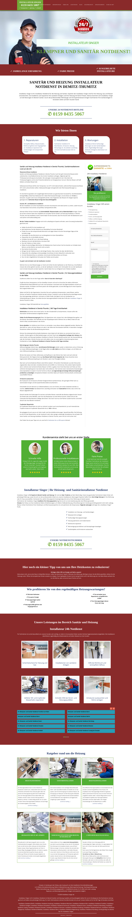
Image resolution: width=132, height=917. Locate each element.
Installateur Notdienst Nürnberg (88, 909)
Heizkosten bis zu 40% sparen (56, 420)
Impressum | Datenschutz (66, 915)
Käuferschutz (88, 4)
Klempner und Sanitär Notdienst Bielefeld (29, 721)
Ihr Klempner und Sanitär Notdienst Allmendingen (32, 730)
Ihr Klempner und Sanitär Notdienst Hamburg (31, 726)
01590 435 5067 (110, 4)
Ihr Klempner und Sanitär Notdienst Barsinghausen (82, 726)
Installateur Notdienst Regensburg (69, 909)
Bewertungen (57, 4)
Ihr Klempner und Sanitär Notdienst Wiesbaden (81, 721)
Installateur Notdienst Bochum (92, 907)
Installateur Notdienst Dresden (37, 907)
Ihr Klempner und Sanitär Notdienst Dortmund (81, 716)
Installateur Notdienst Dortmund (60, 905)
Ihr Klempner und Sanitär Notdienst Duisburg (81, 730)
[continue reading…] (33, 805)
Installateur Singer (75, 298)
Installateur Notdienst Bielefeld (33, 909)
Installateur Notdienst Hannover (55, 907)
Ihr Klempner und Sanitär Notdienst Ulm (29, 716)
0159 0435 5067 (30, 5)
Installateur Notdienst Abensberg (95, 905)
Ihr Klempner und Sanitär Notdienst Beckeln (80, 712)
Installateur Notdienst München (63, 903)
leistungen (74, 4)
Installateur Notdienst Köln (80, 903)
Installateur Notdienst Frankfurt (97, 903)
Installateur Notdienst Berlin (26, 903)
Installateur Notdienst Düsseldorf (40, 905)
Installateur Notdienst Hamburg (44, 903)
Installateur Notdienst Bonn (51, 909)
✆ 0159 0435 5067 (66, 114)
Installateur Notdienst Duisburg (74, 907)
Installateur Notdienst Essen (78, 905)
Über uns (66, 4)
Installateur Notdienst (43, 4)
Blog (80, 4)
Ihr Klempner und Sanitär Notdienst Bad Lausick (31, 712)
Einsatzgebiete (99, 4)
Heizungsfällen (45, 304)
